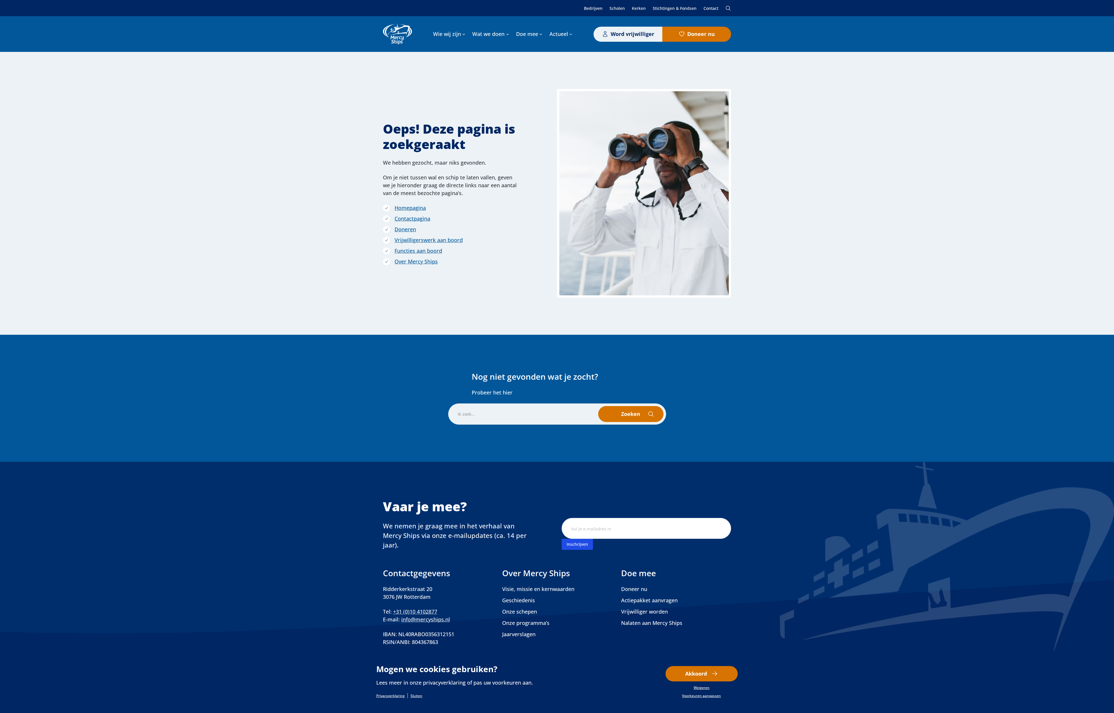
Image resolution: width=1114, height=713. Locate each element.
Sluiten (416, 696)
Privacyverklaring (390, 696)
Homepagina (410, 207)
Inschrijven (577, 544)
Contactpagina (412, 218)
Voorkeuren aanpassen (701, 696)
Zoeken (728, 8)
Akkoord (696, 673)
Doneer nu (701, 33)
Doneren (405, 229)
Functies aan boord (418, 250)
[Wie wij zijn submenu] (463, 34)
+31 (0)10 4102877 (415, 611)
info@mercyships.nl (425, 619)
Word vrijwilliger (632, 33)
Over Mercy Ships (416, 261)
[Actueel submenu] (570, 34)
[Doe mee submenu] (540, 34)
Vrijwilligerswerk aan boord (429, 240)
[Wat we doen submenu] (507, 34)
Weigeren (702, 688)
